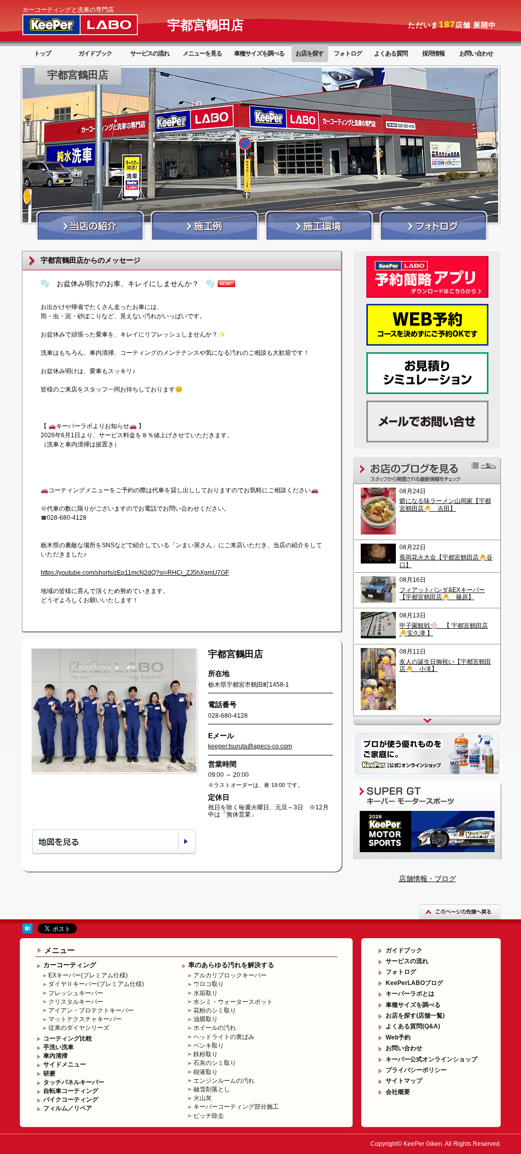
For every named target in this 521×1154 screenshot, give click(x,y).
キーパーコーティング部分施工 (236, 1106)
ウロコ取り (208, 984)
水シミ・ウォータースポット (233, 1001)
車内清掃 (55, 1055)
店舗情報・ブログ (427, 879)
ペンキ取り (208, 1045)
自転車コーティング (70, 1090)
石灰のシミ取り (214, 1062)
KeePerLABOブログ (414, 983)
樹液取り (205, 1072)
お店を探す (310, 53)
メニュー (59, 950)
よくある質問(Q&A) (413, 1026)
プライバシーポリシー (416, 1070)
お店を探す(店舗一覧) (415, 1015)
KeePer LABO (94, 24)
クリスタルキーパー (75, 1001)
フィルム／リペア (67, 1108)
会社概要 (398, 1091)
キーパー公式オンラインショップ (431, 1059)
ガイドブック (95, 53)
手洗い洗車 (58, 1047)
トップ (42, 53)
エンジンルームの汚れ (223, 1080)
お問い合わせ (476, 53)
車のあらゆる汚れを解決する (231, 965)
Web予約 (398, 1037)
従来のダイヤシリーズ (78, 1027)
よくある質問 (391, 53)
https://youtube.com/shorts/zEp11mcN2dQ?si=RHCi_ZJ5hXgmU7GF (135, 572)
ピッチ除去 (208, 1115)
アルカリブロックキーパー (230, 975)
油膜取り (205, 1019)
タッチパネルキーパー (73, 1082)
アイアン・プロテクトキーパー (91, 1010)
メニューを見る (202, 53)
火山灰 (202, 1098)
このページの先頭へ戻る (460, 911)
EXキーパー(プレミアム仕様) (88, 975)
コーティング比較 (67, 1038)
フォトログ (348, 53)
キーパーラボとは (410, 993)
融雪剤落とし (211, 1089)
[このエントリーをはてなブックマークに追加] (27, 931)
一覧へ (488, 465)
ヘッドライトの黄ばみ (223, 1036)
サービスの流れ (149, 53)
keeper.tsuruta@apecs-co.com (250, 746)
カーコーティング (69, 965)
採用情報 (433, 53)
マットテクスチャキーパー (85, 1019)
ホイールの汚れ (214, 1027)
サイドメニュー (64, 1064)
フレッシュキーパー (75, 993)
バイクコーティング (70, 1099)
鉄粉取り (205, 1054)
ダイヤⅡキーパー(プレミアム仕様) (96, 984)
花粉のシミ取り (214, 1010)
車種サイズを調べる (259, 53)
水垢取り (205, 993)
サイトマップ (404, 1080)
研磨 (49, 1073)
